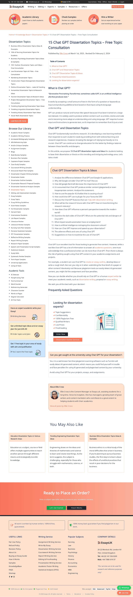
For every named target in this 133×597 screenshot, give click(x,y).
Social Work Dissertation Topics (22, 116)
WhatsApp (48, 2)
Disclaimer (77, 594)
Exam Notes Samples (18, 206)
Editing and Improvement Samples (23, 193)
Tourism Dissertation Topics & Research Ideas (27, 97)
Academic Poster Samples (20, 133)
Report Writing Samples (19, 240)
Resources (73, 6)
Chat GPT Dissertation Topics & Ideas (67, 73)
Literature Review (17, 221)
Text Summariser (17, 281)
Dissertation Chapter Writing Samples (24, 174)
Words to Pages (16, 294)
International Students (19, 215)
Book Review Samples (18, 155)
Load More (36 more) (18, 121)
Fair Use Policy (14, 542)
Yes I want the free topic (22, 352)
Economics (72, 566)
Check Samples (69, 17)
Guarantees (92, 2)
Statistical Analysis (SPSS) (48, 570)
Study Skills (15, 253)
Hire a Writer (107, 17)
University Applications (19, 263)
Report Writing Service (47, 556)
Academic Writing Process (20, 136)
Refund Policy (14, 545)
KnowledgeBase (15, 566)
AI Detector (15, 275)
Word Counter (16, 284)
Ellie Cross (64, 53)
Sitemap (12, 573)
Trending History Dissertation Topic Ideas (26, 112)
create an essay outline (95, 262)
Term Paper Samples (18, 259)
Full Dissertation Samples (20, 209)
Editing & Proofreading (47, 559)
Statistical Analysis (17, 250)
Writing (31, 6)
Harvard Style (16, 212)
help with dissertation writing (100, 200)
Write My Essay (44, 545)
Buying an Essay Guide (18, 556)
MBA (70, 570)
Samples (61, 6)
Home (11, 34)
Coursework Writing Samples (21, 168)
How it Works (112, 2)
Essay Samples (16, 196)
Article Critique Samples (19, 145)
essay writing (112, 279)
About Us (12, 552)
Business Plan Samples (19, 158)
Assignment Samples (18, 149)
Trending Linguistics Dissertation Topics (25, 109)
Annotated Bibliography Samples (23, 139)
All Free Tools (15, 300)
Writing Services (19, 316)
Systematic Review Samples (21, 256)
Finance (71, 559)
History (71, 556)
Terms (68, 594)
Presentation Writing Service (50, 563)
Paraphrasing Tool (17, 278)
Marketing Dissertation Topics (21, 78)
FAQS (11, 570)
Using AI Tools (16, 266)
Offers (104, 2)
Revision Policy (15, 549)
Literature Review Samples (20, 225)
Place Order (117, 6)
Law (69, 545)
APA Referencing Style (19, 142)
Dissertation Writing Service (49, 549)
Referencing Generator (19, 287)
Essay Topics (15, 199)
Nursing (71, 542)
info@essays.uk (33, 2)
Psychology (72, 552)
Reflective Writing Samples (20, 237)
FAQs (99, 2)
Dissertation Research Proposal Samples (25, 183)
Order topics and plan (21, 334)
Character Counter (17, 290)
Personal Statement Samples (21, 231)
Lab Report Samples (18, 218)
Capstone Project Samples (20, 161)
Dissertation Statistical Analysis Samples (25, 187)
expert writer (113, 276)
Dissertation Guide (17, 177)
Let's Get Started (56, 508)
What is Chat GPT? (59, 66)
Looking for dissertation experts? (65, 80)
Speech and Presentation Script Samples (25, 247)
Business (71, 549)
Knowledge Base (23, 34)
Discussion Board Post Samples (22, 171)
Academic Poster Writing (48, 566)
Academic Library (30, 17)
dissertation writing (87, 279)
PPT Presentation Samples (20, 234)
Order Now (60, 334)
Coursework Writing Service (49, 552)
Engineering (73, 573)
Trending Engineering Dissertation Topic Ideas (27, 106)
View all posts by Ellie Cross (61, 406)
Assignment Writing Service (49, 542)
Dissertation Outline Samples (21, 180)
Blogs (13, 152)
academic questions (103, 247)
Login (122, 2)
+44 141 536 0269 (16, 2)
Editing (41, 6)
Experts (51, 6)
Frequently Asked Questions (64, 77)
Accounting (72, 563)
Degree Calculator (17, 297)
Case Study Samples (18, 164)
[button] (124, 593)
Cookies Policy (89, 594)
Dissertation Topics (40, 34)
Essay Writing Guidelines (20, 202)
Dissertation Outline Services (67, 340)
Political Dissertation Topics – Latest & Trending (28, 87)
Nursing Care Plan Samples (21, 228)
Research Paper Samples (20, 244)
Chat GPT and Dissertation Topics (65, 70)
